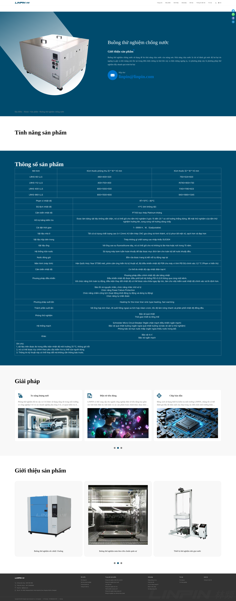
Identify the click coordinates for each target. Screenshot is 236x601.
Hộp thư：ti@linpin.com (22, 587)
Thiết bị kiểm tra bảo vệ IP (111, 588)
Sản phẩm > (35, 112)
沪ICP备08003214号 (53, 598)
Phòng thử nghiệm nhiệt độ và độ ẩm (114, 580)
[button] (115, 448)
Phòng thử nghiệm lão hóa (111, 586)
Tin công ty (182, 580)
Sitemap (61, 598)
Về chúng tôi (84, 580)
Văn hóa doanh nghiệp (86, 582)
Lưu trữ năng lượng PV (153, 584)
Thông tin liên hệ (85, 586)
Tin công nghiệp (183, 582)
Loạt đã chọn (108, 584)
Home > (27, 112)
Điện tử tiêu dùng (108, 395)
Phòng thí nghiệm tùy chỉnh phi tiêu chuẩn (115, 593)
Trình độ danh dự (85, 584)
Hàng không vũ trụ (152, 580)
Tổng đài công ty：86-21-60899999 (25, 585)
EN (220, 2)
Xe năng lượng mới (40, 395)
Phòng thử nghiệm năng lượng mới (113, 591)
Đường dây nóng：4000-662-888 (25, 583)
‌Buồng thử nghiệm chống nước (52, 112)
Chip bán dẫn (175, 395)
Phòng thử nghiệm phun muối (112, 582)
